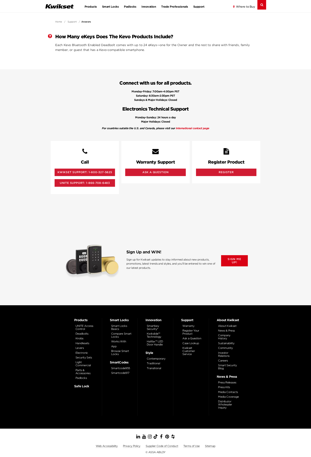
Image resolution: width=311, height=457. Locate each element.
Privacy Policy (131, 446)
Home (58, 21)
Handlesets (82, 343)
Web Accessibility (107, 446)
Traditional (153, 363)
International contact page (192, 128)
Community (225, 348)
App (113, 346)
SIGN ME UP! (234, 261)
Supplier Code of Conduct (162, 446)
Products (91, 6)
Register (226, 172)
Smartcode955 (120, 368)
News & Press (226, 330)
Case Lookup (190, 343)
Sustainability (226, 343)
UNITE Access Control (84, 327)
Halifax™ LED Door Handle (155, 343)
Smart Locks (110, 6)
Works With (118, 341)
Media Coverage (228, 396)
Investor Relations (223, 354)
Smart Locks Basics (119, 327)
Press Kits (224, 387)
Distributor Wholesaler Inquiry (225, 404)
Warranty (188, 325)
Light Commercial (83, 364)
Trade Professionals (174, 6)
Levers (79, 348)
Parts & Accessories (82, 372)
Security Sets (83, 357)
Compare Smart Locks (121, 335)
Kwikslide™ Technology (154, 335)
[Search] (261, 5)
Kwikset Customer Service (188, 351)
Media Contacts (228, 392)
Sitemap (210, 446)
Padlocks (130, 6)
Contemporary (156, 358)
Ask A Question (155, 172)
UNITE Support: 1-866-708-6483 (85, 182)
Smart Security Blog (227, 367)
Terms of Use (191, 446)
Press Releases (227, 382)
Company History (224, 337)
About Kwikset (227, 325)
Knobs (79, 338)
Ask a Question (191, 338)
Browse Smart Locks (120, 353)
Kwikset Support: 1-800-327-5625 (85, 172)
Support (198, 6)
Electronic (81, 352)
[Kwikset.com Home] (59, 6)
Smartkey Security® (153, 327)
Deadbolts (81, 333)
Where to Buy (245, 6)
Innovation (148, 6)
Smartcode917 (120, 372)
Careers (223, 360)
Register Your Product (190, 332)
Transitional (154, 368)
